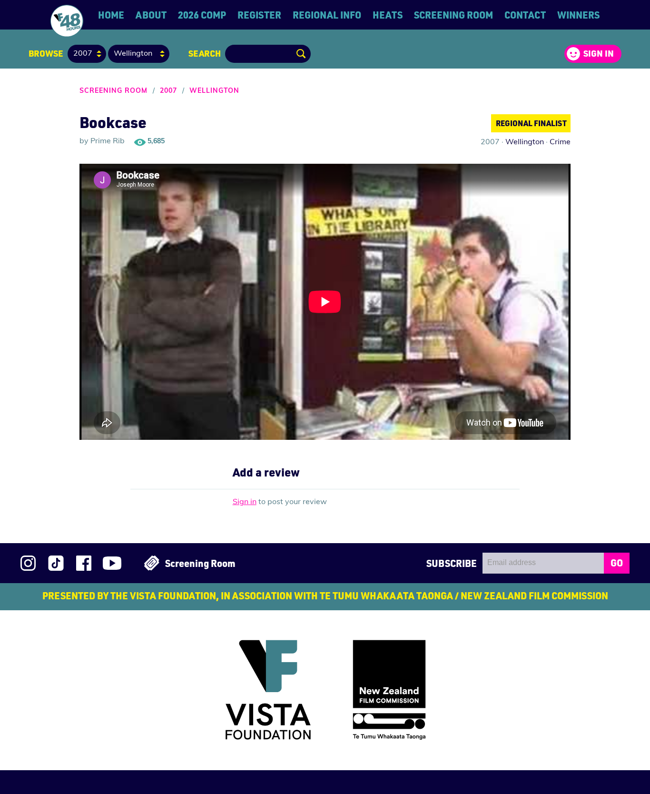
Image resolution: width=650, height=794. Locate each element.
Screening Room (453, 15)
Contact (525, 15)
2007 (168, 91)
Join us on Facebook (83, 563)
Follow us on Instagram (28, 563)
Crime (560, 142)
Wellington (214, 91)
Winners (578, 15)
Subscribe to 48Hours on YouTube (112, 563)
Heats (388, 15)
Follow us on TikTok (56, 563)
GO (617, 562)
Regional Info (327, 15)
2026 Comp (202, 15)
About (151, 15)
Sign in (598, 53)
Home (111, 15)
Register (259, 15)
